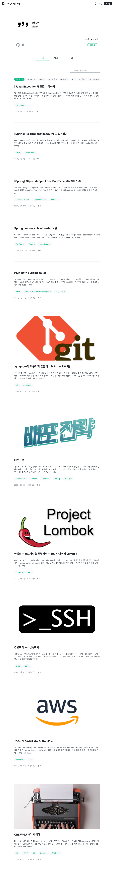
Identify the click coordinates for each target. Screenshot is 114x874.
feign (18, 152)
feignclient (31, 79)
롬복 (29, 572)
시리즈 (57, 58)
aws (30, 759)
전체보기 (19, 79)
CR (17, 853)
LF (34, 853)
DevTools (20, 244)
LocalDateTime (22, 199)
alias (18, 666)
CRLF (26, 853)
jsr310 (53, 199)
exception (64, 79)
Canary (34, 479)
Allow (36, 22)
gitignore (27, 385)
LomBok (19, 572)
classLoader (45, 244)
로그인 (107, 4)
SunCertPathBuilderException (38, 291)
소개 (71, 58)
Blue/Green (20, 479)
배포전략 (82, 79)
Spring (42, 79)
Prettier (43, 853)
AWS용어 (19, 759)
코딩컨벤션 (53, 79)
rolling (57, 479)
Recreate (45, 479)
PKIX (18, 291)
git (73, 79)
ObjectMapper (40, 199)
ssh (26, 666)
